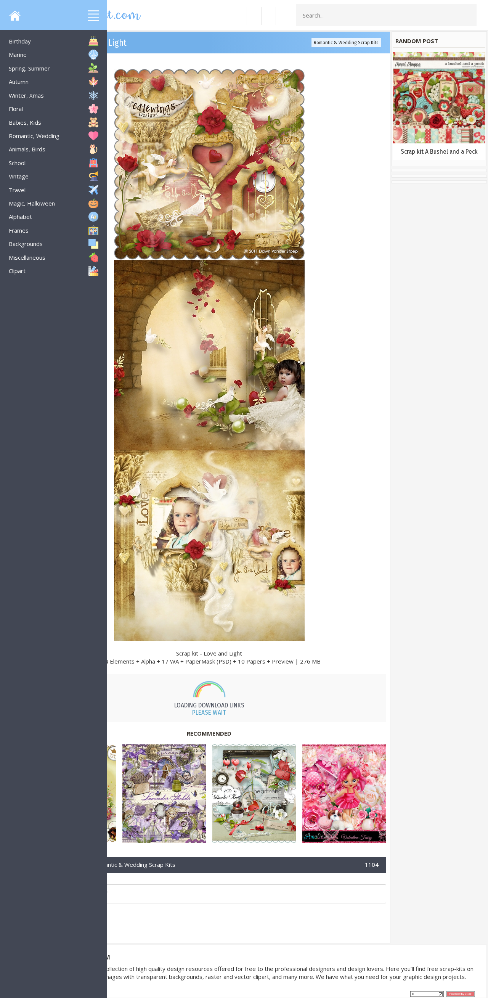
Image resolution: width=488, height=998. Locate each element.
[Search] (469, 15)
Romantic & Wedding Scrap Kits (346, 42)
